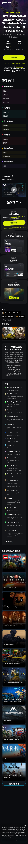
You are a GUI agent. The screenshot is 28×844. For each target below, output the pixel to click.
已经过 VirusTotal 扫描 (8, 49)
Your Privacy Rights (14, 839)
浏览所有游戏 (14, 784)
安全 (7, 47)
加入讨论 (9, 541)
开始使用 (14, 58)
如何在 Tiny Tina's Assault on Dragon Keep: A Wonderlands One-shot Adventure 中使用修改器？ (13, 368)
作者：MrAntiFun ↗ (19, 49)
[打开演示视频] (14, 190)
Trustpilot (15, 360)
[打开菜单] (25, 2)
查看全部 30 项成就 (6, 320)
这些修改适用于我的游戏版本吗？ (13, 375)
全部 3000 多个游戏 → (14, 13)
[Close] (25, 826)
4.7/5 (8, 41)
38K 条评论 (8, 43)
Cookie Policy (7, 836)
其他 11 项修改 (19, 67)
